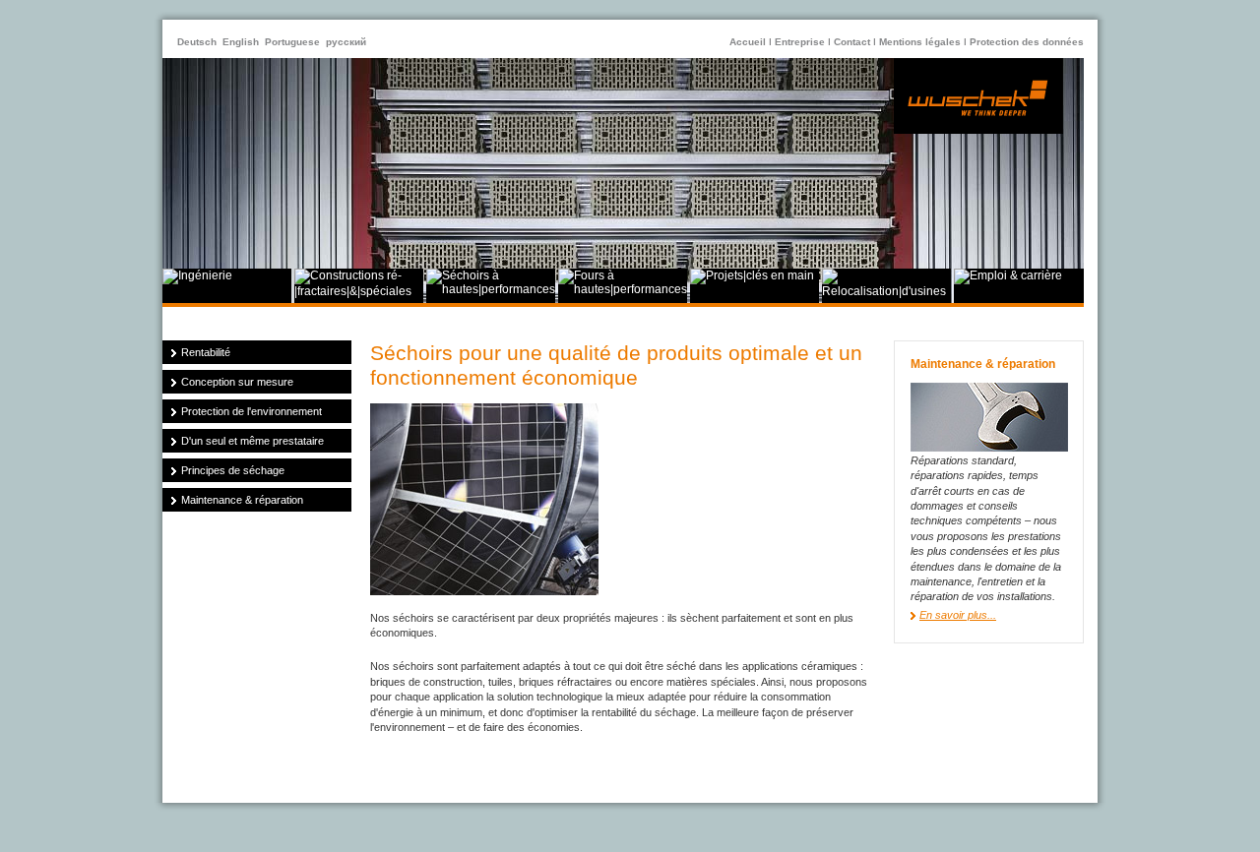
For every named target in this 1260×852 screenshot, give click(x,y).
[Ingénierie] (197, 275)
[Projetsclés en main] (752, 275)
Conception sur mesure (237, 382)
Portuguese (292, 41)
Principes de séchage (232, 470)
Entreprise (800, 41)
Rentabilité (205, 352)
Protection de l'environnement (251, 411)
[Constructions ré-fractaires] (358, 291)
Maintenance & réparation (242, 500)
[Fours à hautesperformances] (622, 289)
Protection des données (1027, 41)
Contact (852, 41)
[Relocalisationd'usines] (886, 291)
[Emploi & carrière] (1008, 275)
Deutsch (197, 41)
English (240, 41)
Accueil (747, 41)
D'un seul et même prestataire (252, 441)
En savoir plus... (957, 615)
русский (346, 41)
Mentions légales (920, 41)
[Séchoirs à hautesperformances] (490, 289)
